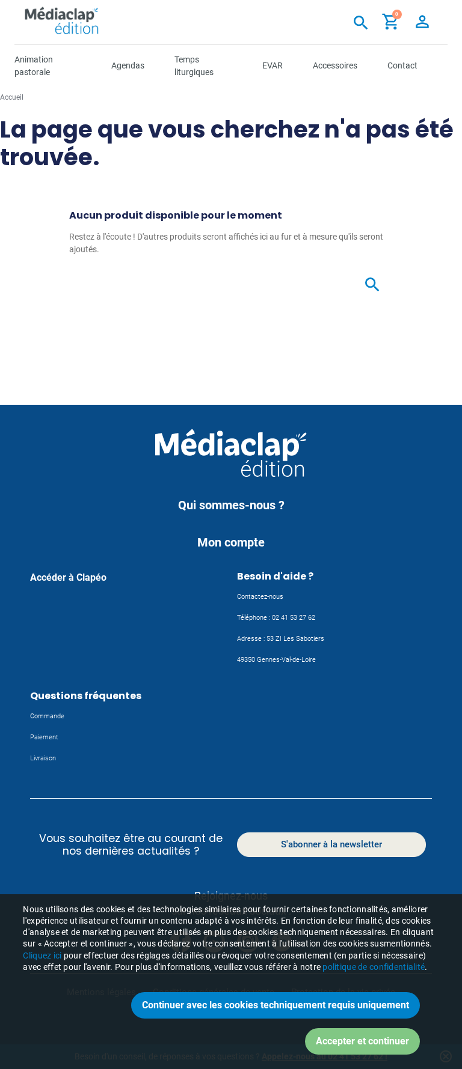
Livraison (43, 758)
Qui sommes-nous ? (231, 505)
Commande (47, 716)
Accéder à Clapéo (68, 577)
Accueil (11, 97)
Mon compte (231, 542)
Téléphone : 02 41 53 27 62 (276, 618)
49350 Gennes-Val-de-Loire (276, 660)
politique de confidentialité (373, 967)
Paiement (44, 737)
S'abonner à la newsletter (331, 844)
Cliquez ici (42, 955)
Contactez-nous (260, 597)
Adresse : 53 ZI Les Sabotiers (280, 639)
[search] (396, 282)
